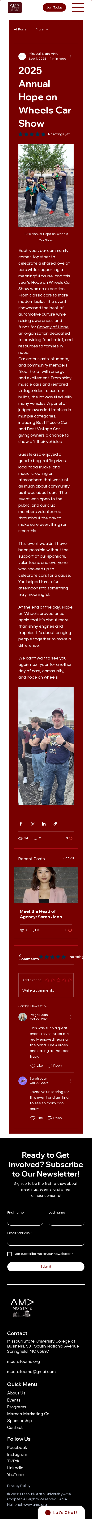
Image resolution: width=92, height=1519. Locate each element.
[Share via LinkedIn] (44, 824)
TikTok (13, 1461)
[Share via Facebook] (20, 824)
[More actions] (71, 56)
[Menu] (78, 7)
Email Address (19, 1233)
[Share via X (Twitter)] (32, 824)
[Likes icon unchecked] (33, 1066)
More (40, 29)
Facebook (17, 1447)
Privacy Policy (18, 1486)
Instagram (17, 1454)
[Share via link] (55, 824)
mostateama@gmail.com (31, 1371)
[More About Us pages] (28, 1393)
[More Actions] (71, 1017)
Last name (57, 1212)
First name (15, 1212)
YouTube (15, 1475)
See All (68, 858)
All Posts (20, 29)
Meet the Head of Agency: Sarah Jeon (41, 914)
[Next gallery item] (68, 745)
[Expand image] (46, 746)
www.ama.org (35, 1504)
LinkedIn (15, 1468)
